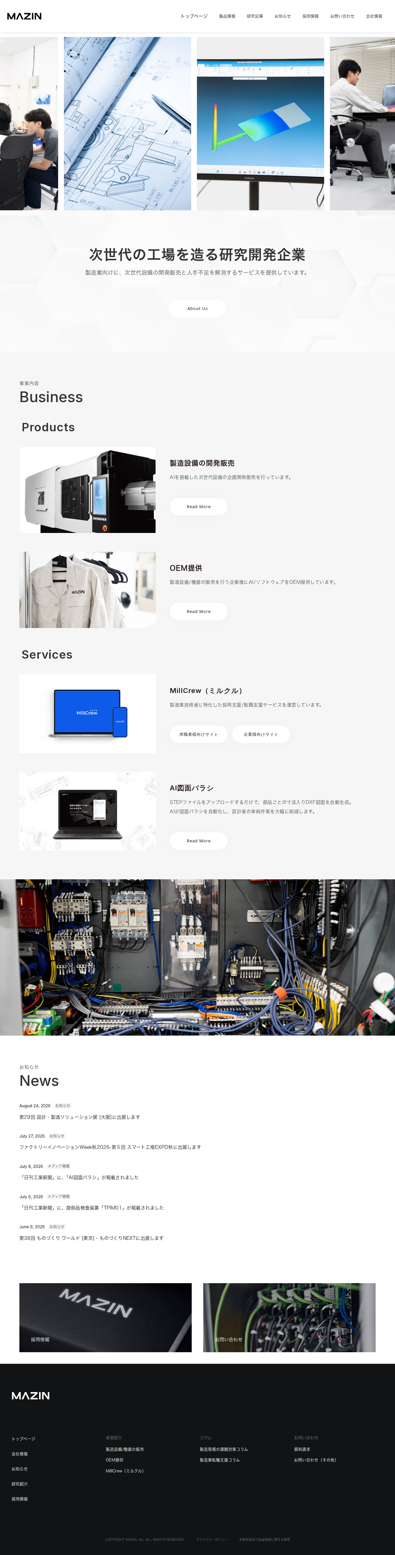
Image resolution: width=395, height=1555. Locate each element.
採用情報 (310, 16)
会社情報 (374, 16)
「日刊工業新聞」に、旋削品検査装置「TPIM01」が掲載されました (91, 1207)
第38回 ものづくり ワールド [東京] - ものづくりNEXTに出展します (91, 1238)
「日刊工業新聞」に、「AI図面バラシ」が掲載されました (79, 1177)
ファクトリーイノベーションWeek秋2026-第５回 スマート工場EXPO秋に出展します (110, 1147)
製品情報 (227, 16)
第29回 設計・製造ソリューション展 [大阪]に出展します (79, 1117)
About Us (197, 308)
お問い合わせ (342, 16)
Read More (199, 611)
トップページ (194, 16)
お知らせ (283, 16)
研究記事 (255, 16)
